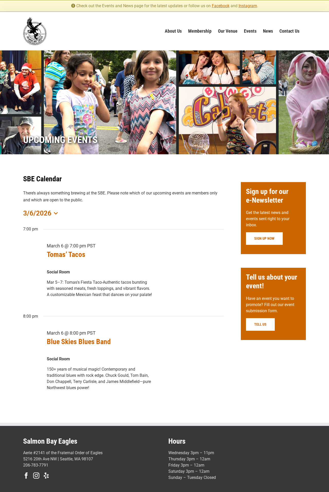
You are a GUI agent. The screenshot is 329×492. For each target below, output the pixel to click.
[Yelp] (46, 475)
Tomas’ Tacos (66, 254)
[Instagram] (36, 475)
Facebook (221, 5)
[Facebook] (26, 475)
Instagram (248, 5)
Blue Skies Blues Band (79, 341)
